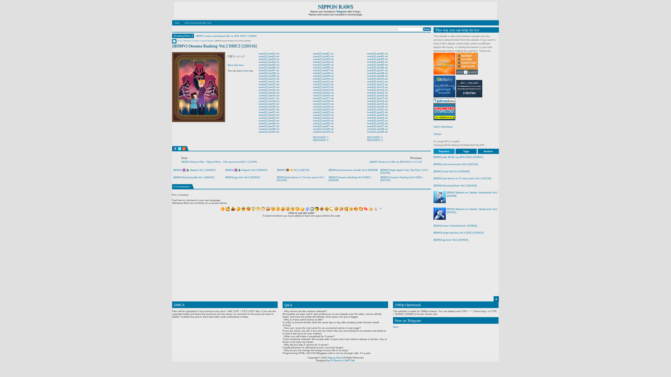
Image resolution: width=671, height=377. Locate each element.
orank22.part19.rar (269, 103)
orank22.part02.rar (269, 56)
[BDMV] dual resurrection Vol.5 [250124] (456, 164)
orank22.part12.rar (269, 84)
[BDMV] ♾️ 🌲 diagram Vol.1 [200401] (194, 170)
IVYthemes (337, 360)
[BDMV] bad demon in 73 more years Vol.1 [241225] (462, 178)
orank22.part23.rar (269, 115)
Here (395, 327)
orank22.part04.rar (269, 62)
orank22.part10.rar (269, 78)
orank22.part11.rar (269, 81)
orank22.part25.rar (269, 120)
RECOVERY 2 (321, 140)
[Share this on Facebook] (175, 148)
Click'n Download (443, 126)
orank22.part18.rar (269, 101)
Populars (444, 151)
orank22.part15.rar (269, 92)
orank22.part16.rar (269, 95)
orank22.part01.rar (269, 53)
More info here (236, 65)
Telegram (341, 11)
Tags (466, 151)
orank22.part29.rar (269, 131)
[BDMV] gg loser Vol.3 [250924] (451, 239)
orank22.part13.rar (269, 87)
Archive (488, 151)
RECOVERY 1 (321, 137)
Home (177, 23)
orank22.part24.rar (269, 117)
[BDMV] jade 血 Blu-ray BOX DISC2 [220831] (458, 157)
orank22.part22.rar (269, 112)
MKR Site (350, 360)
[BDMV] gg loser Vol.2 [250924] (242, 177)
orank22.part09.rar (269, 76)
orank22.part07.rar (269, 70)
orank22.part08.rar (269, 73)
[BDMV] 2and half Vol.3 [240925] (452, 171)
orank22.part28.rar (269, 129)
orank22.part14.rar (269, 89)
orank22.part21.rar (269, 109)
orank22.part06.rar (269, 67)
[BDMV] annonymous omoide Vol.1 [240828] (353, 170)
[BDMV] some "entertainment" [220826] (455, 225)
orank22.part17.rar (269, 98)
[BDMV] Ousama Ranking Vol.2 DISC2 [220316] (214, 46)
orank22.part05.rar (269, 64)
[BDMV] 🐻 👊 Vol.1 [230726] (293, 170)
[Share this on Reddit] (184, 148)
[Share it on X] (179, 148)
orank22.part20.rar (269, 106)
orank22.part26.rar (269, 123)
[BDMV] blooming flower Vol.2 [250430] (455, 185)
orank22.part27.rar (269, 126)
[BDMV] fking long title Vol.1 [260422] (193, 177)
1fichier (438, 134)
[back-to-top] (496, 299)
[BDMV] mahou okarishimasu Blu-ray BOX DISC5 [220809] (226, 36)
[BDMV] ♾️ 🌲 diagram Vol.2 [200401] (246, 170)
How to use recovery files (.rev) (198, 23)
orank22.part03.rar (269, 59)
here (246, 70)
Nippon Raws (335, 6)
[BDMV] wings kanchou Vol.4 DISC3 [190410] (459, 232)
